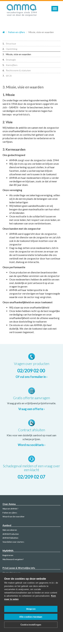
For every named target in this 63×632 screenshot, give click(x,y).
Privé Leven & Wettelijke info (19, 567)
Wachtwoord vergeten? (13, 559)
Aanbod (7, 525)
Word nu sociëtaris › (31, 445)
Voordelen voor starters (13, 542)
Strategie (11, 59)
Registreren (8, 555)
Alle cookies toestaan (30, 617)
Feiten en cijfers (10, 512)
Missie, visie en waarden (18, 54)
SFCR (9, 75)
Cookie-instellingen (30, 624)
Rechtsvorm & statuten (18, 70)
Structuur (11, 43)
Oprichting (11, 48)
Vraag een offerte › (31, 409)
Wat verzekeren (10, 530)
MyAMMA (8, 550)
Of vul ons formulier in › (31, 377)
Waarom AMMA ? (10, 508)
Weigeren (31, 609)
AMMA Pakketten (10, 538)
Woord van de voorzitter (14, 516)
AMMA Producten (11, 534)
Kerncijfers (11, 65)
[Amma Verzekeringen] (22, 10)
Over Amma (9, 504)
